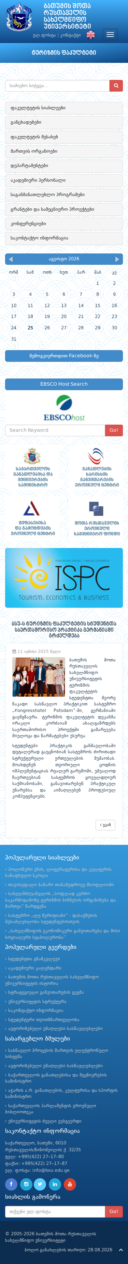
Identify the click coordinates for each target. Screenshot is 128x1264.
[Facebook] (11, 1184)
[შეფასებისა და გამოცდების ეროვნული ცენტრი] (32, 518)
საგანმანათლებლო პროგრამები (48, 194)
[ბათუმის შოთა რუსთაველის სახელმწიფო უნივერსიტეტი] (19, 18)
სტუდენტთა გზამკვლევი (34, 959)
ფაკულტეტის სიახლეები (38, 108)
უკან (106, 825)
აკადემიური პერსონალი (38, 180)
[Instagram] (26, 1184)
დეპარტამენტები (29, 165)
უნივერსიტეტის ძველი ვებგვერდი (45, 1121)
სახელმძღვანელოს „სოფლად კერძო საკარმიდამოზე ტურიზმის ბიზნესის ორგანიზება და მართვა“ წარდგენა (60, 900)
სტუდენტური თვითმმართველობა (44, 1020)
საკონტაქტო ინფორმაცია (39, 238)
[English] (89, 35)
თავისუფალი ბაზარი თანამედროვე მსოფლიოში (61, 885)
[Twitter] (40, 1184)
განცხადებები (26, 122)
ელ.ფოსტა (44, 35)
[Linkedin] (55, 1184)
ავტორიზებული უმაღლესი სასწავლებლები (55, 1029)
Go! (114, 430)
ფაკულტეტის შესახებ (34, 137)
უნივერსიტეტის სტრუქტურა (37, 1002)
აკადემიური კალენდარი (34, 968)
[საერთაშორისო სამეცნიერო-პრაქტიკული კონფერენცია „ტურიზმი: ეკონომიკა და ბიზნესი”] (64, 578)
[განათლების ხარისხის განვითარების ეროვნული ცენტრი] (96, 467)
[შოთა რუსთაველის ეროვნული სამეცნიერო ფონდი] (96, 518)
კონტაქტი (70, 35)
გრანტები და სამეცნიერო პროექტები (52, 209)
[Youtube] (70, 1184)
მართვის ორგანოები (34, 151)
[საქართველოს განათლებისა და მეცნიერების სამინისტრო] (32, 467)
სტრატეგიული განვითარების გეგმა (46, 992)
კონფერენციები (28, 223)
